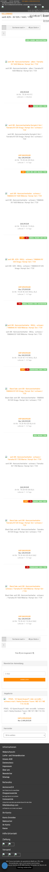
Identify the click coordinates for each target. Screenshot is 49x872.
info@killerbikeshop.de (31, 1)
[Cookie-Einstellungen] (5, 866)
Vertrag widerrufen (24, 867)
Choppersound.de (9, 793)
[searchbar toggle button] (31, 9)
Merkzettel (7, 821)
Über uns (6, 770)
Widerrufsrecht (8, 752)
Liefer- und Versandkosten (13, 755)
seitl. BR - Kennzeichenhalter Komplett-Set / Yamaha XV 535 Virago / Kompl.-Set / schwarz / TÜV (24, 136)
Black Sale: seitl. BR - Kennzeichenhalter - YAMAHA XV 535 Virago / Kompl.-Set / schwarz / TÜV (24, 399)
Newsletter (7, 773)
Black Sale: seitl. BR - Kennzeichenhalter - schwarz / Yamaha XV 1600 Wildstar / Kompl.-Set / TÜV (24, 596)
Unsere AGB (7, 759)
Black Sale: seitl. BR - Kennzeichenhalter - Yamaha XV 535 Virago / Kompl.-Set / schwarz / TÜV (24, 531)
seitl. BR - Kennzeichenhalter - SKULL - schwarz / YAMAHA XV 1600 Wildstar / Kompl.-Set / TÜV (24, 333)
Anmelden (24, 679)
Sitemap (6, 777)
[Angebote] (44, 693)
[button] (4, 27)
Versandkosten (14, 863)
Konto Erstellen (9, 817)
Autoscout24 (8, 787)
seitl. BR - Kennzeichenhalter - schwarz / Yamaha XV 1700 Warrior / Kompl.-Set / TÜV (24, 465)
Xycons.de (43, 865)
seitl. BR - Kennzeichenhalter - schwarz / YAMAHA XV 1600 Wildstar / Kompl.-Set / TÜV (24, 201)
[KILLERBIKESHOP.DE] (6, 12)
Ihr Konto (6, 825)
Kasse (5, 828)
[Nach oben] (42, 868)
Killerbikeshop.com (10, 805)
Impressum (7, 766)
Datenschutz (7, 763)
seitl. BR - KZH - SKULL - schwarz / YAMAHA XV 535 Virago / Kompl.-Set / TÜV (24, 267)
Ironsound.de (7, 799)
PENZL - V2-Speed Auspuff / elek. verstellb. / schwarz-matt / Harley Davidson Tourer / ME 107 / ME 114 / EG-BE (24, 711)
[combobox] (19, 27)
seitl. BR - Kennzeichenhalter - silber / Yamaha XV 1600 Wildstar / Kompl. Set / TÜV (24, 69)
